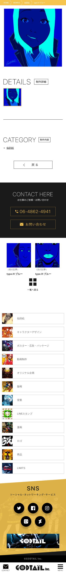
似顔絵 (10, 147)
